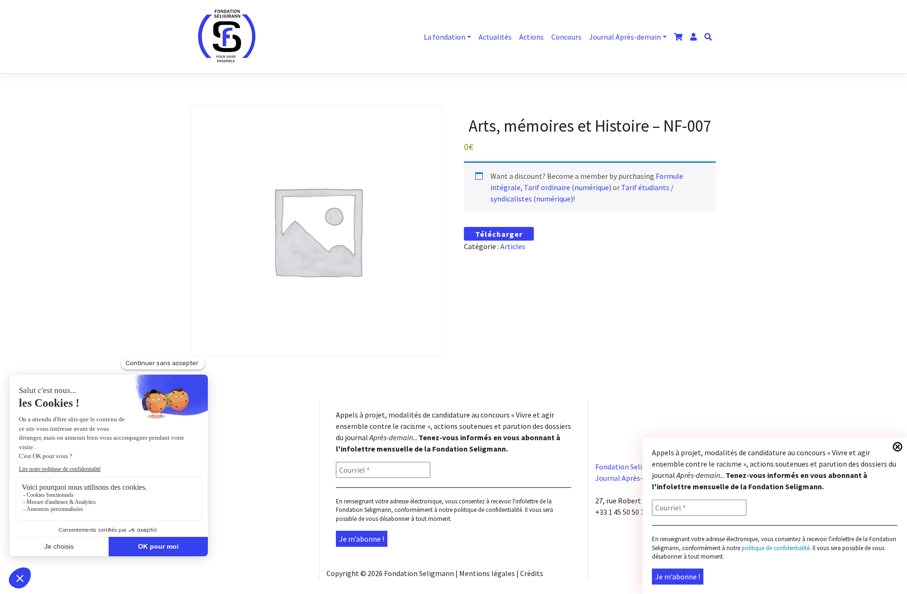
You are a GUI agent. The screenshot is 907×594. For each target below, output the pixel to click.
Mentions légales (487, 573)
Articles (512, 246)
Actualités (495, 37)
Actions (531, 37)
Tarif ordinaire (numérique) (567, 187)
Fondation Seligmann (419, 573)
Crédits (531, 573)
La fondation (444, 37)
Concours (566, 37)
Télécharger (498, 234)
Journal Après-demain (625, 37)
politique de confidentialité (488, 510)
